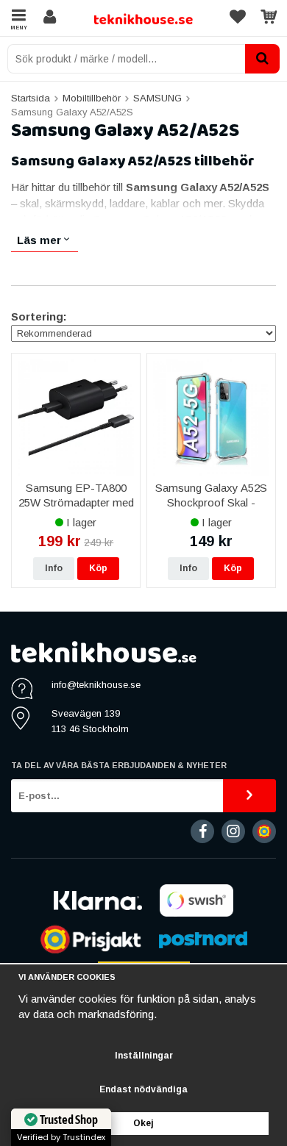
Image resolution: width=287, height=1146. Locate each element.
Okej (143, 1123)
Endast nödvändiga (143, 1089)
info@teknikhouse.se (96, 684)
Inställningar (144, 1055)
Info (54, 568)
